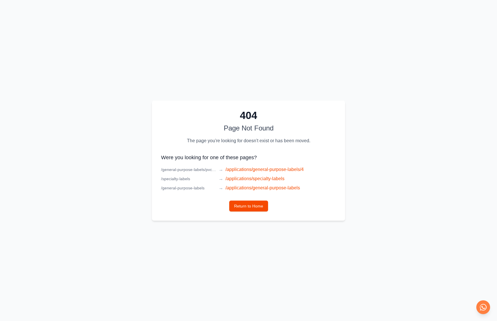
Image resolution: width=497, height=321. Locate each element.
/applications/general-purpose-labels (262, 187)
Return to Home (248, 206)
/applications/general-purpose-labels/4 (264, 169)
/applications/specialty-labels (254, 178)
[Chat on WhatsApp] (483, 307)
